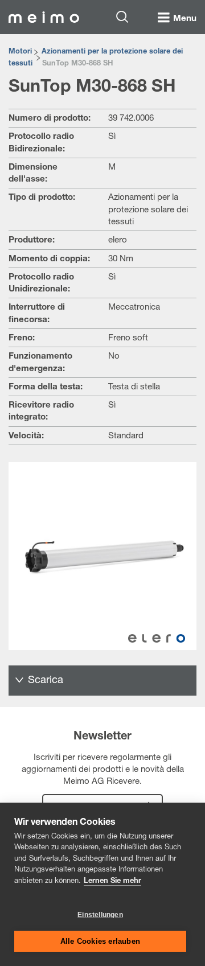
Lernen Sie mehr (112, 881)
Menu (184, 19)
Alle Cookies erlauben (100, 941)
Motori (20, 52)
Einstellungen (100, 915)
